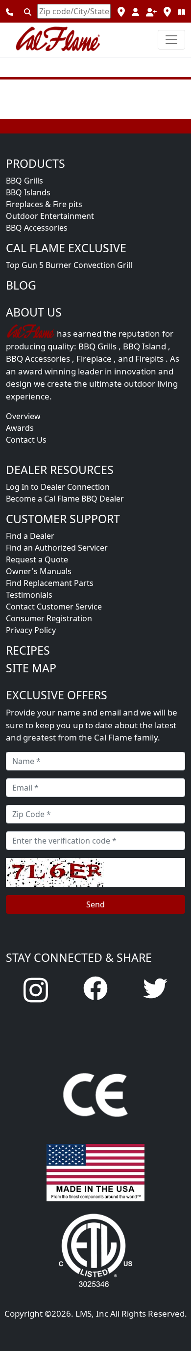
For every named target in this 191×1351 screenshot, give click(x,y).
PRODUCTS (35, 163)
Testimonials (29, 594)
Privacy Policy (31, 630)
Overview (23, 416)
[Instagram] (36, 989)
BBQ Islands (28, 192)
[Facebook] (95, 987)
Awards (20, 428)
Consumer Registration (49, 618)
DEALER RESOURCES (60, 469)
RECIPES (28, 650)
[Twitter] (155, 987)
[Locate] (27, 11)
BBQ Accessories (37, 227)
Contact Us (26, 439)
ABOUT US (34, 312)
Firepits (149, 358)
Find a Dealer (30, 535)
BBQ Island (144, 346)
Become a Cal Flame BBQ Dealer (65, 498)
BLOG (21, 285)
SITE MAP (31, 668)
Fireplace (94, 358)
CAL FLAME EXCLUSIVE (66, 248)
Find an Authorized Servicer (57, 547)
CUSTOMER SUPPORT (63, 519)
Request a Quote (37, 559)
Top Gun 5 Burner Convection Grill (69, 265)
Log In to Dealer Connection (58, 486)
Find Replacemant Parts (50, 583)
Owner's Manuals (39, 571)
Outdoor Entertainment (50, 216)
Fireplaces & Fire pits (44, 204)
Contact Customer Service (54, 606)
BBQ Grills (24, 180)
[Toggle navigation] (171, 40)
